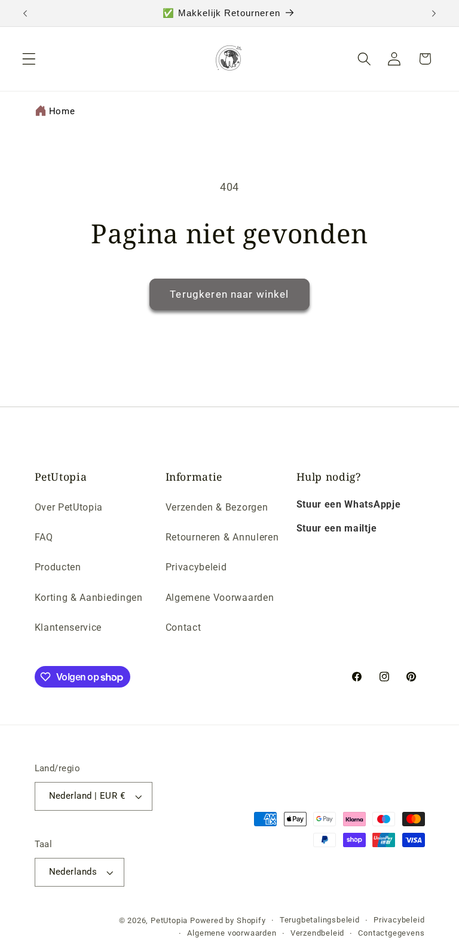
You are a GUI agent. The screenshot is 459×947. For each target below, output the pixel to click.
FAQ (44, 537)
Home (62, 111)
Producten (58, 567)
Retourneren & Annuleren (222, 537)
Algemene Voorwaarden (220, 597)
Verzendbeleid (317, 932)
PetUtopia (169, 920)
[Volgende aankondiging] (434, 13)
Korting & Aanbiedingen (89, 597)
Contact (183, 627)
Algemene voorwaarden (231, 932)
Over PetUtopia (69, 507)
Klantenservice (68, 627)
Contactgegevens (391, 932)
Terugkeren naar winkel (229, 294)
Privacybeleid (196, 567)
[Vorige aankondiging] (25, 13)
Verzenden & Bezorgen (217, 507)
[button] (29, 59)
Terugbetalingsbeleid (320, 919)
